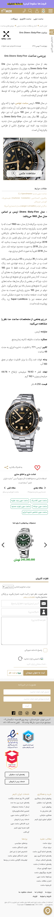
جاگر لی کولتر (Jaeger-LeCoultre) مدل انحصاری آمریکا (25, 206)
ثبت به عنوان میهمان (35, 672)
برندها (24, 839)
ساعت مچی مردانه (40, 506)
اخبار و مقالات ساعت (44, 881)
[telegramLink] (27, 713)
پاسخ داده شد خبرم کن (33, 650)
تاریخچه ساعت (45, 885)
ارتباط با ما (39, 892)
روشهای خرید (46, 807)
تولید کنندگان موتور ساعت (17, 856)
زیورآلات (14, 19)
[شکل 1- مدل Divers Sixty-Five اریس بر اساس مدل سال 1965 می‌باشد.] (24, 181)
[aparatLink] (34, 713)
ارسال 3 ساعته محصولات (20, 807)
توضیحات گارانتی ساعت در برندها (15, 860)
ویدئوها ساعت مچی (44, 877)
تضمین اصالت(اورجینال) (20, 811)
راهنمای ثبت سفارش (17, 774)
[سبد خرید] (44, 11)
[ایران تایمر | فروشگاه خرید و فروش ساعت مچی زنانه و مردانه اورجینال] (6, 11)
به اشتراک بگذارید (15, 467)
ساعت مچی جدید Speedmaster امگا (32, 193)
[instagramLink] (20, 713)
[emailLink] (41, 713)
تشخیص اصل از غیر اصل (18, 852)
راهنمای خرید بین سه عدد (19, 803)
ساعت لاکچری (25, 19)
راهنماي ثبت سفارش (44, 803)
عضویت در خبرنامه (27, 685)
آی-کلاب (26, 832)
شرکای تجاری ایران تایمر (43, 819)
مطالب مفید (45, 839)
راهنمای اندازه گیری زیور (42, 856)
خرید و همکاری (44, 794)
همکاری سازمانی (45, 815)
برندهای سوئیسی (21, 843)
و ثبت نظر (15, 673)
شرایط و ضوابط (45, 896)
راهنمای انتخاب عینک (43, 860)
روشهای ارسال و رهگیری (43, 798)
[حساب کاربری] (37, 10)
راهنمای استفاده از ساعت (42, 864)
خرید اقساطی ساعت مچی (20, 824)
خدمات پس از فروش (17, 781)
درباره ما (48, 892)
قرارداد (35, 896)
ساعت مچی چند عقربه (19, 500)
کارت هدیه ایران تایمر (21, 828)
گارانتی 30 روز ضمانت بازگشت (18, 798)
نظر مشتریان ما (45, 811)
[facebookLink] (13, 713)
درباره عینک (47, 847)
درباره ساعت (47, 843)
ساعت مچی (38, 19)
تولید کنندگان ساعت (19, 847)
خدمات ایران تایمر (20, 794)
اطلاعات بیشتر (29, 597)
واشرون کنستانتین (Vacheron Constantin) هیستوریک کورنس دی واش (24, 199)
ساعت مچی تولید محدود (20, 506)
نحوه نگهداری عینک (44, 868)
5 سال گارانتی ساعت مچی (20, 815)
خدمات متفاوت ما (25, 892)
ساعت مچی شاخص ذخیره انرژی (35, 512)
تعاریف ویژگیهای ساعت (42, 873)
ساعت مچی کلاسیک (39, 500)
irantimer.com (30, 905)
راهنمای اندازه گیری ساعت (42, 852)
